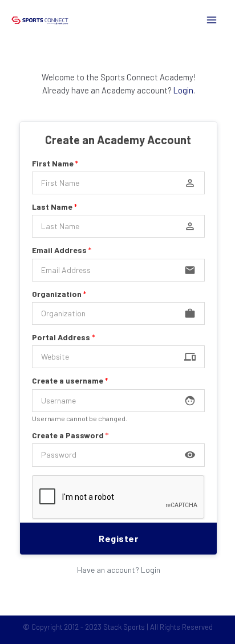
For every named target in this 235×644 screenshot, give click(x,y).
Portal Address (63, 337)
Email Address (61, 250)
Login (183, 90)
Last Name (54, 206)
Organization (59, 294)
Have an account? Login (118, 569)
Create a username (70, 380)
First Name (55, 163)
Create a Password (70, 435)
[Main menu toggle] (212, 20)
